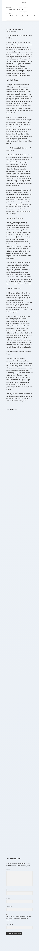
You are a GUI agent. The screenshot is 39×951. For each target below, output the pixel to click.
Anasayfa (23, 2)
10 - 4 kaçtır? (10, 924)
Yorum (8, 869)
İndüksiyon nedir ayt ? (16, 9)
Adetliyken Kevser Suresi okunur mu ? (22, 16)
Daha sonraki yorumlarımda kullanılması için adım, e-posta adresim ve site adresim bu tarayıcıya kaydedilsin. (19, 918)
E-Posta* (8, 898)
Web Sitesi (9, 906)
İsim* (7, 890)
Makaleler (13, 410)
